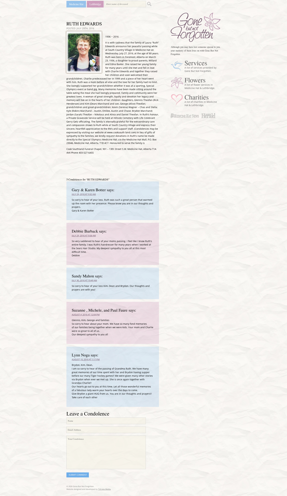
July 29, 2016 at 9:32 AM (84, 194)
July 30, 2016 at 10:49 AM (84, 280)
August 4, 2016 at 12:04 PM (86, 314)
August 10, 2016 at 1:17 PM (86, 359)
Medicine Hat (76, 4)
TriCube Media (104, 489)
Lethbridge (95, 4)
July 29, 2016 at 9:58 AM (84, 235)
